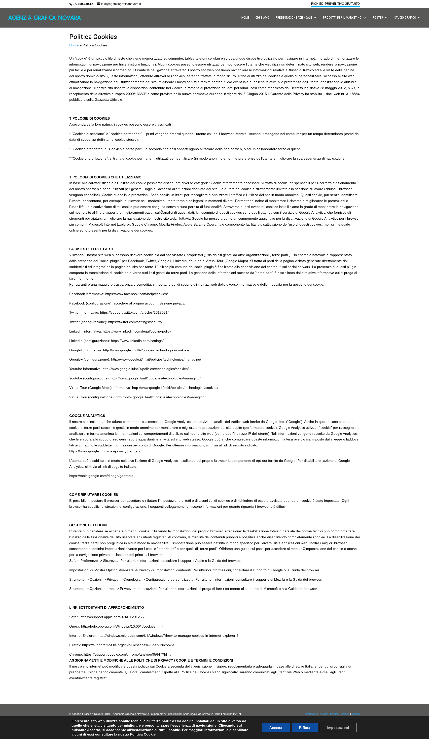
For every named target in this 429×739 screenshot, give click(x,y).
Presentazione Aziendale (294, 17)
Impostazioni (338, 728)
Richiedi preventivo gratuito (335, 3)
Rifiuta (304, 728)
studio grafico (405, 17)
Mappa (356, 713)
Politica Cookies (339, 713)
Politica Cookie (143, 734)
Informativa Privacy (316, 713)
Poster (378, 17)
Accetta (275, 728)
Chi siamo (262, 17)
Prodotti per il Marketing (342, 17)
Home (245, 17)
